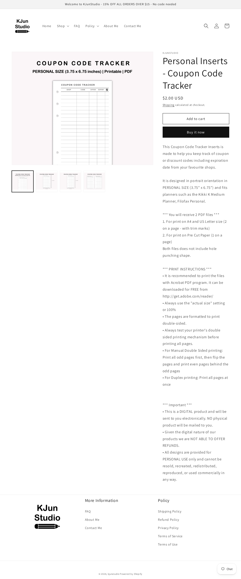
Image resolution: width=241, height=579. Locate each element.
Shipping (169, 105)
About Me (92, 519)
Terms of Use (167, 544)
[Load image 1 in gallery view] (22, 181)
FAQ (88, 511)
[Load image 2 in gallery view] (46, 181)
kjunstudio (113, 573)
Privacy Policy (168, 528)
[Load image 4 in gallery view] (94, 181)
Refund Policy (168, 519)
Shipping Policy (169, 511)
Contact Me (93, 528)
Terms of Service (170, 536)
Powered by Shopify (131, 573)
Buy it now (196, 132)
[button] (62, 26)
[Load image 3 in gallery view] (70, 181)
